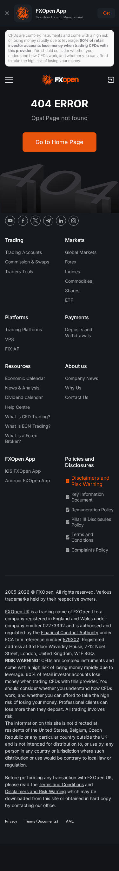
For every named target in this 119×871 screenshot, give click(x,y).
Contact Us (76, 397)
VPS (9, 339)
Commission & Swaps (27, 261)
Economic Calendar (25, 378)
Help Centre (17, 407)
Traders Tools (19, 271)
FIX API (13, 348)
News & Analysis (22, 387)
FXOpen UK (17, 611)
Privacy (11, 821)
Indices (72, 271)
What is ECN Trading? (27, 426)
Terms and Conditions (82, 537)
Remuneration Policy (92, 509)
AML (70, 821)
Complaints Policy (89, 549)
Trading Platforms (23, 329)
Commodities (78, 281)
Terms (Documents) (41, 821)
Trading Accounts (23, 252)
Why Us (73, 387)
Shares (72, 290)
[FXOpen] (60, 80)
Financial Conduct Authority (69, 632)
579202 (71, 639)
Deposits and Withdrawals (78, 332)
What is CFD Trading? (27, 416)
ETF (69, 300)
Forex (70, 261)
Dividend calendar (24, 397)
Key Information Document (87, 496)
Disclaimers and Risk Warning (90, 481)
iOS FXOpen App (23, 471)
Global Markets (80, 252)
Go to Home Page (59, 142)
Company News (81, 378)
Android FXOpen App (27, 480)
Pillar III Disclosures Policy (91, 521)
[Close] (7, 13)
